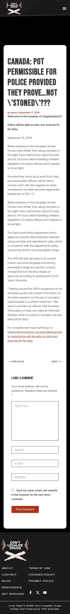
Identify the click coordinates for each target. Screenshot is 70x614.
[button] (64, 8)
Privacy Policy (41, 581)
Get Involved (13, 594)
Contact (9, 575)
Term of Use (39, 568)
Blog (6, 581)
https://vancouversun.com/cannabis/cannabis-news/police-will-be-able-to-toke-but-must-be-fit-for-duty (35, 336)
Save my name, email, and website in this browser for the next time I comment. (34, 494)
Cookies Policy (42, 575)
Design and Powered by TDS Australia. (34, 609)
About (7, 568)
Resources (12, 588)
